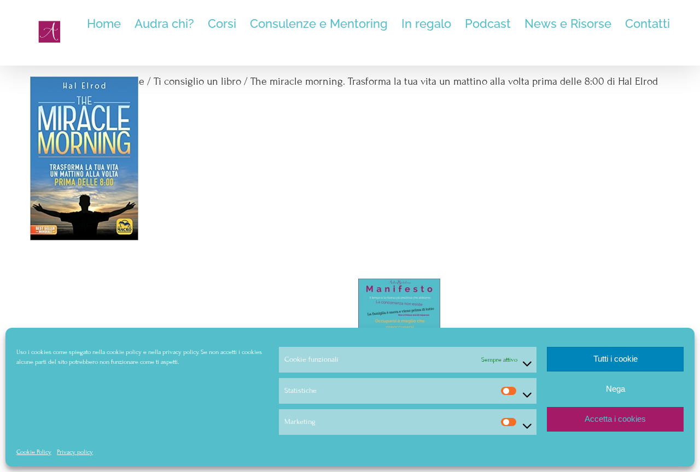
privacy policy (180, 352)
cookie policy (124, 352)
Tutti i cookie (615, 358)
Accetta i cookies (615, 418)
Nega (615, 388)
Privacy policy (75, 452)
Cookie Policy (33, 452)
